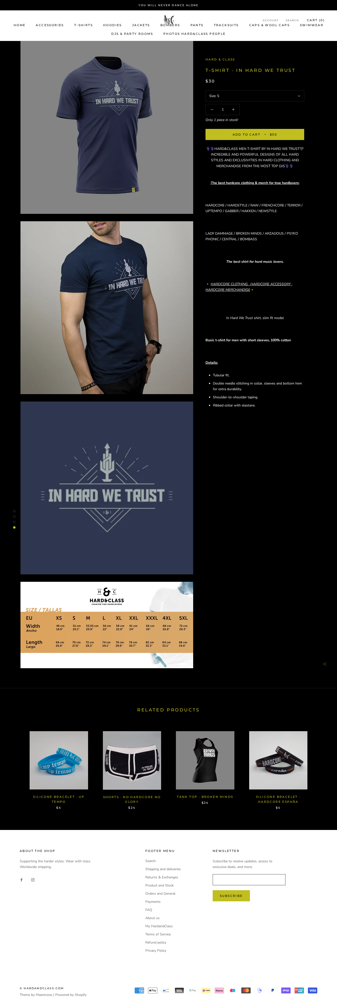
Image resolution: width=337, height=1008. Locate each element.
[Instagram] (33, 879)
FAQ (148, 909)
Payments (153, 901)
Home (20, 25)
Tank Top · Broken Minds (205, 797)
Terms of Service (158, 934)
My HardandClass (159, 926)
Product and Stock (159, 885)
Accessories (50, 25)
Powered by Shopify (71, 994)
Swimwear (311, 25)
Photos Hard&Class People (194, 34)
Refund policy (155, 942)
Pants (197, 25)
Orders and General (160, 893)
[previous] (15, 765)
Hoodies (112, 25)
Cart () (316, 20)
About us (152, 918)
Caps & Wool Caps (269, 25)
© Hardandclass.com (42, 988)
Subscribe (231, 896)
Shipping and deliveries (163, 869)
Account (271, 20)
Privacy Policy (155, 950)
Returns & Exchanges (161, 877)
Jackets (141, 25)
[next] (321, 765)
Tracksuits (226, 25)
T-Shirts (83, 25)
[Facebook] (21, 879)
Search (292, 20)
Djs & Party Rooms (132, 34)
